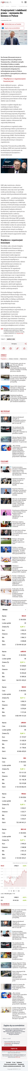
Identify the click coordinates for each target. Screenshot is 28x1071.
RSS (23, 1066)
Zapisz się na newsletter (12, 28)
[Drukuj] (11, 348)
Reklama (19, 1062)
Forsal (2, 6)
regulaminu (7, 1043)
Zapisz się (14, 1048)
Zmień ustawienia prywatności (12, 1066)
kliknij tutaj (17, 1057)
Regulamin (21, 1064)
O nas (13, 1062)
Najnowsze (23, 359)
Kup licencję (20, 333)
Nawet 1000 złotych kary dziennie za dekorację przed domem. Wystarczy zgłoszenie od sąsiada (18, 388)
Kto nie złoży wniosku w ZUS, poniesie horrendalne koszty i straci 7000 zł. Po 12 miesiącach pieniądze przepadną (18, 379)
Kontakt (8, 1062)
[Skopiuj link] (17, 348)
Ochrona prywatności (10, 1064)
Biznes (7, 6)
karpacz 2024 (11, 339)
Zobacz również (13, 359)
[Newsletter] (4, 348)
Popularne (4, 359)
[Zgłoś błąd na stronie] (24, 348)
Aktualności (13, 6)
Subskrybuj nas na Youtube (13, 24)
